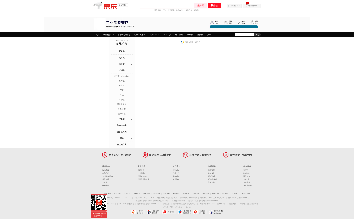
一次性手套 (188, 10)
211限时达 (141, 173)
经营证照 (166, 204)
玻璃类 (190, 34)
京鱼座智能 (247, 185)
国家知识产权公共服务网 (216, 212)
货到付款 (176, 170)
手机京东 (166, 194)
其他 (122, 138)
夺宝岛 (245, 170)
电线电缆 (179, 10)
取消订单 (211, 182)
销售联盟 (186, 194)
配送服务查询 (143, 176)
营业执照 (232, 204)
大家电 (104, 182)
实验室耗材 (154, 34)
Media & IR (246, 194)
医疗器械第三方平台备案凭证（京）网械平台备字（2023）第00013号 (199, 204)
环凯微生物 (122, 104)
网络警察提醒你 (154, 212)
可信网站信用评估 (138, 212)
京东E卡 (246, 179)
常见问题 (105, 179)
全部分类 (107, 34)
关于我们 (107, 194)
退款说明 (211, 176)
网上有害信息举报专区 (185, 212)
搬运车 (196, 10)
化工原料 (179, 34)
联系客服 (105, 185)
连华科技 (122, 114)
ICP (152, 198)
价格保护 (211, 173)
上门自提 (141, 170)
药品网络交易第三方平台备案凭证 (212, 198)
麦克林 (122, 85)
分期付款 (176, 176)
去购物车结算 (253, 6)
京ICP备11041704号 (139, 198)
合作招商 (137, 194)
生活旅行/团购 (107, 176)
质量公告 (215, 194)
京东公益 (235, 194)
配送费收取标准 (143, 179)
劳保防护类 (122, 125)
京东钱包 (178, 207)
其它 (209, 34)
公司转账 (176, 179)
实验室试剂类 (139, 34)
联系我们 (117, 194)
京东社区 (195, 194)
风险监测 (205, 194)
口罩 (155, 10)
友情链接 (176, 194)
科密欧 (122, 99)
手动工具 (167, 34)
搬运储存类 (122, 144)
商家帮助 (146, 194)
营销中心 (156, 194)
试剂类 (122, 70)
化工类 (122, 64)
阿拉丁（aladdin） (122, 76)
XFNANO (122, 109)
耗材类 (122, 58)
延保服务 (246, 176)
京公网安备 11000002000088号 (117, 198)
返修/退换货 (212, 179)
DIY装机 (246, 173)
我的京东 (234, 6)
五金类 (122, 51)
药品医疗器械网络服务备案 (167, 198)
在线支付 (176, 173)
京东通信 (246, 182)
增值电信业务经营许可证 (249, 204)
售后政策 (211, 170)
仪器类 (122, 119)
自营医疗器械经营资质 (188, 198)
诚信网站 (169, 212)
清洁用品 (171, 10)
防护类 (200, 34)
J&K (121, 90)
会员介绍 (105, 173)
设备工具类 (122, 132)
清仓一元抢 (162, 10)
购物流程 (105, 170)
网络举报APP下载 (200, 212)
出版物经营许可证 (178, 201)
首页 (97, 34)
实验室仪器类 (124, 34)
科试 (122, 95)
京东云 (188, 207)
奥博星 (122, 81)
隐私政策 (225, 194)
